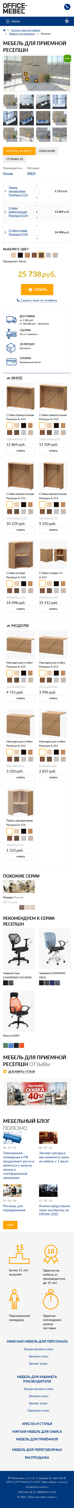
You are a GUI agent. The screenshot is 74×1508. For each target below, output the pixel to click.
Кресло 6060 (11, 1035)
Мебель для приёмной (37, 1439)
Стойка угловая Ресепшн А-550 (18, 232)
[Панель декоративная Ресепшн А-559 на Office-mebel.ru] (20, 802)
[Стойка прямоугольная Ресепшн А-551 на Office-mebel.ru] (53, 475)
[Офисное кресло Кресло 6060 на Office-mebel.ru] (19, 1011)
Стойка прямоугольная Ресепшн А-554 (18, 211)
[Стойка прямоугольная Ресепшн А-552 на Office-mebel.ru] (20, 475)
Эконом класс (39, 1356)
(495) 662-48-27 (27, 1492)
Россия (8, 173)
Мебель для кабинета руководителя (37, 1379)
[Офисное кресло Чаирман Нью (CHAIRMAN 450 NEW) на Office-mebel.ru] (19, 948)
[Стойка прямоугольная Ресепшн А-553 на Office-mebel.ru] (53, 397)
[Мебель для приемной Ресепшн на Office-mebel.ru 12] (59, 134)
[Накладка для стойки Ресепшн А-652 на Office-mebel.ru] (20, 723)
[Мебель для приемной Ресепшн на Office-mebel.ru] (37, 73)
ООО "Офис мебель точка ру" (51, 1482)
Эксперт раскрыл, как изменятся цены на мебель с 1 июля (54, 1157)
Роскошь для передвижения (14, 1208)
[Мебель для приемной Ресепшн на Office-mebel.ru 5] (10, 118)
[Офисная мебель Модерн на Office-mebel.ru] (19, 886)
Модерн (8, 897)
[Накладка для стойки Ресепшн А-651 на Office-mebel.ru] (53, 723)
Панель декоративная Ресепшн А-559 (18, 191)
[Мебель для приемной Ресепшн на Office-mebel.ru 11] (43, 134)
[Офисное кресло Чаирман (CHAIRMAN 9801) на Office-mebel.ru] (55, 948)
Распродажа (37, 1457)
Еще (10, 1225)
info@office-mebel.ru (37, 1487)
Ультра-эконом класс (38, 1349)
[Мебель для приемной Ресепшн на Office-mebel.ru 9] (10, 134)
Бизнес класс (38, 1363)
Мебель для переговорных (37, 1449)
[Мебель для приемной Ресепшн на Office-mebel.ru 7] (43, 118)
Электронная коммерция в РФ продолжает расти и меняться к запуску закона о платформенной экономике (18, 1165)
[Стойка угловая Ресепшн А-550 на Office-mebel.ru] (20, 554)
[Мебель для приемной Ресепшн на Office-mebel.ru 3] (43, 102)
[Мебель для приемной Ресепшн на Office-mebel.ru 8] (59, 118)
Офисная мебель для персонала (37, 1341)
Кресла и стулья (37, 1423)
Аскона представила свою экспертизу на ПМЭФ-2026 (54, 1210)
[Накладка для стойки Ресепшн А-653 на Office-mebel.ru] (53, 644)
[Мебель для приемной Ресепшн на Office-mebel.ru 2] (27, 102)
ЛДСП (31, 173)
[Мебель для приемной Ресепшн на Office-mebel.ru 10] (27, 134)
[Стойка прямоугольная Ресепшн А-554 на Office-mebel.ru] (20, 397)
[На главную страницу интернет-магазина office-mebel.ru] (15, 8)
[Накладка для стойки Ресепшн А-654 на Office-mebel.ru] (20, 644)
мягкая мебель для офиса (37, 1431)
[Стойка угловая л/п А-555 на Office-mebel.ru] (53, 554)
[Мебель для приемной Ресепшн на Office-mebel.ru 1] (10, 102)
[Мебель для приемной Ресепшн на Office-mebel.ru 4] (59, 102)
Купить (40, 289)
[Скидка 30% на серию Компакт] (37, 1093)
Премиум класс (38, 1410)
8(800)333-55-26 (46, 1492)
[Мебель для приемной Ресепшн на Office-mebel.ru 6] (27, 118)
